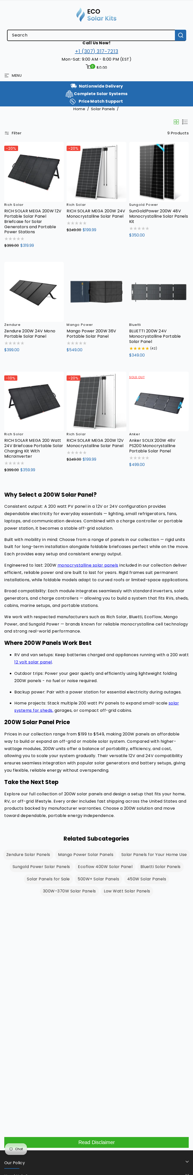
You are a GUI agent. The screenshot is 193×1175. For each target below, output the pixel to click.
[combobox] (96, 35)
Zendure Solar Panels (28, 854)
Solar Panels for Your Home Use (154, 854)
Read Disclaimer (96, 1142)
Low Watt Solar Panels (127, 891)
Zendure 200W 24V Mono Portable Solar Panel (29, 334)
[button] (96, 67)
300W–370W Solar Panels (69, 891)
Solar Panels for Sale (48, 879)
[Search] (180, 35)
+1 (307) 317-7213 (96, 51)
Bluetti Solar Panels (160, 867)
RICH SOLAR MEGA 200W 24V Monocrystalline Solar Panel (96, 214)
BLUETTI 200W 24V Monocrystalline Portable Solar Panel (155, 336)
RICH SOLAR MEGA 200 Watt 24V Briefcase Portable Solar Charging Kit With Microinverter (33, 448)
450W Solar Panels (146, 879)
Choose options (26, 256)
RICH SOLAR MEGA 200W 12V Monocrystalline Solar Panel (95, 443)
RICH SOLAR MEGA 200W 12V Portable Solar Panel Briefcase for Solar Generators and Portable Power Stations (32, 222)
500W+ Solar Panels (98, 879)
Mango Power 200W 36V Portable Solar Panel (91, 334)
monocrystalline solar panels (88, 565)
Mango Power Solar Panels (85, 854)
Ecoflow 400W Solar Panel (105, 867)
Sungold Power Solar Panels (41, 867)
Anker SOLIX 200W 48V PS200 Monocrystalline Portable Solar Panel (152, 446)
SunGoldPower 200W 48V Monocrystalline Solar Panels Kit (158, 216)
